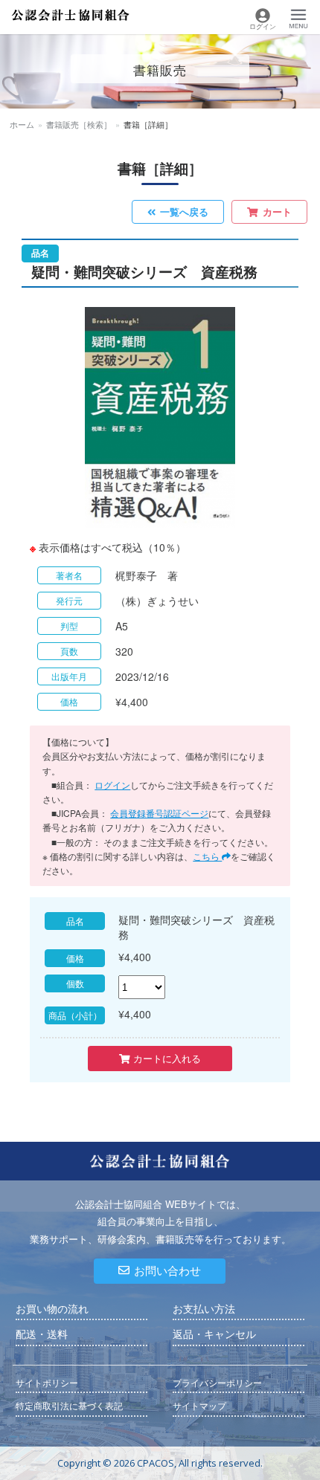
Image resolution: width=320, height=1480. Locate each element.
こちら (207, 856)
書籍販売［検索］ (79, 124)
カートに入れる (165, 1058)
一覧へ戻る (184, 211)
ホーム (22, 124)
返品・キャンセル (214, 1334)
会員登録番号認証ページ (159, 813)
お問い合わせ (167, 1270)
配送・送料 (42, 1334)
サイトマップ (199, 1406)
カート (277, 211)
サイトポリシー (47, 1383)
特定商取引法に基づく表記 (69, 1406)
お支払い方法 (204, 1309)
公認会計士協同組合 (70, 16)
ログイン (112, 784)
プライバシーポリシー (217, 1383)
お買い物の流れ (52, 1309)
